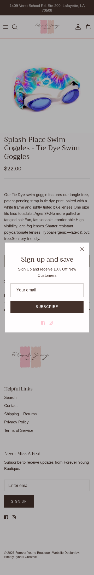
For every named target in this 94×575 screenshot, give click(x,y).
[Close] (82, 249)
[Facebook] (43, 323)
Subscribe (47, 307)
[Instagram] (51, 323)
